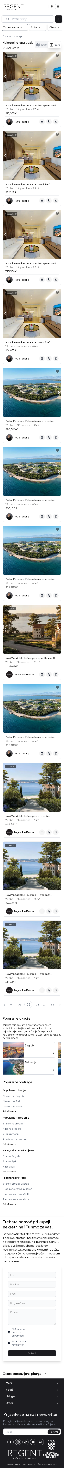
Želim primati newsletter (19, 1343)
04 (37, 1004)
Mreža (56, 44)
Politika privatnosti (14, 1464)
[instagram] (18, 1442)
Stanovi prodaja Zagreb (16, 1183)
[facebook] (10, 1442)
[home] (14, 7)
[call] (49, 121)
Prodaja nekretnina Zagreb (17, 1188)
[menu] (57, 6)
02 (19, 1004)
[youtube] (33, 1442)
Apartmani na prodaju (15, 1139)
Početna (7, 36)
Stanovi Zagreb (11, 1156)
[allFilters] (58, 19)
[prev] (5, 76)
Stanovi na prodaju (13, 1123)
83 (52, 1004)
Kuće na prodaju (12, 1128)
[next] (58, 76)
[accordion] (45, 1374)
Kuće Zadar (9, 1166)
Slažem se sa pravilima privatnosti (18, 1332)
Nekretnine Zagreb (13, 1096)
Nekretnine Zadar (12, 1106)
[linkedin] (41, 1442)
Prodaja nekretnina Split (16, 1194)
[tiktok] (25, 1442)
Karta (44, 44)
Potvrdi (32, 1353)
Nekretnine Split (12, 1101)
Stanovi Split (10, 1161)
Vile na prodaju (11, 1133)
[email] (42, 121)
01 (11, 1004)
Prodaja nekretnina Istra (16, 1199)
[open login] (57, 55)
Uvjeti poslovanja (29, 1464)
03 (28, 1004)
